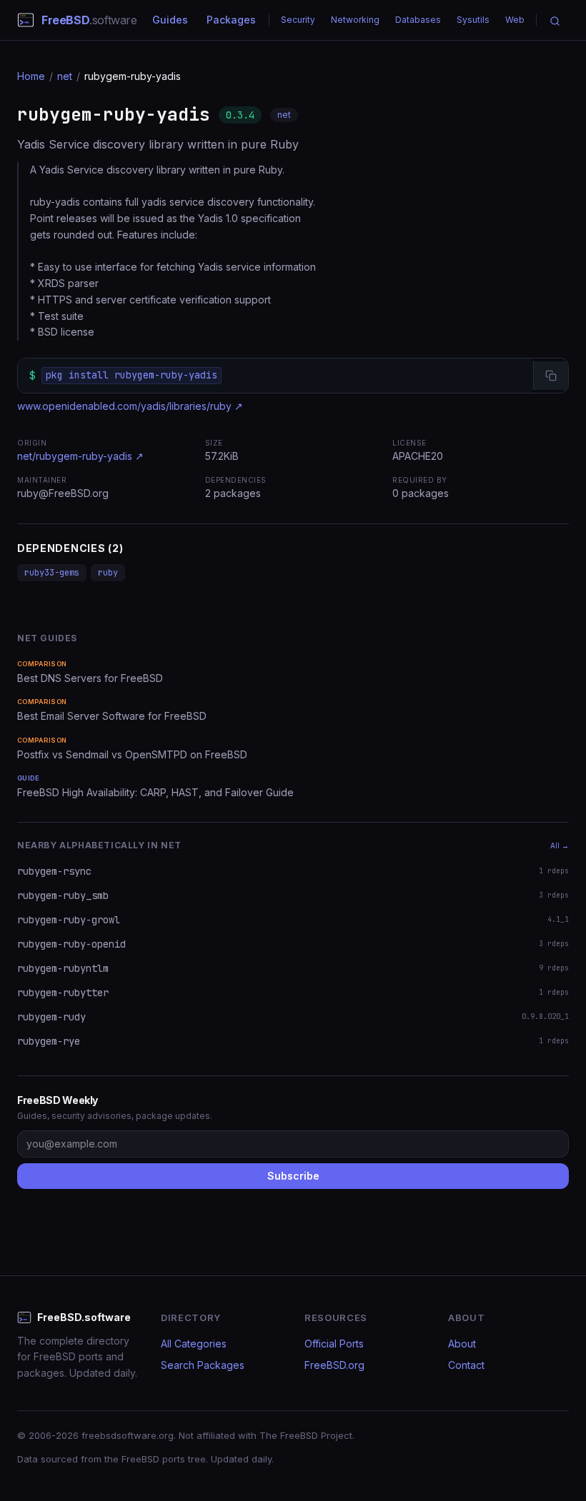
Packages (231, 20)
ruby (108, 572)
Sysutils (473, 19)
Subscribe (293, 1176)
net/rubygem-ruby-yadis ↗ (80, 456)
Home (31, 76)
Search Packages (202, 1365)
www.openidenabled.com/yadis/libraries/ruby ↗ (130, 406)
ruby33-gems (51, 572)
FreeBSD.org (334, 1365)
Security (298, 19)
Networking (355, 19)
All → (559, 845)
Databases (418, 19)
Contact (466, 1365)
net (64, 76)
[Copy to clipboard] (550, 375)
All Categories (194, 1343)
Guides (170, 20)
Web (515, 19)
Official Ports (334, 1343)
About (462, 1343)
